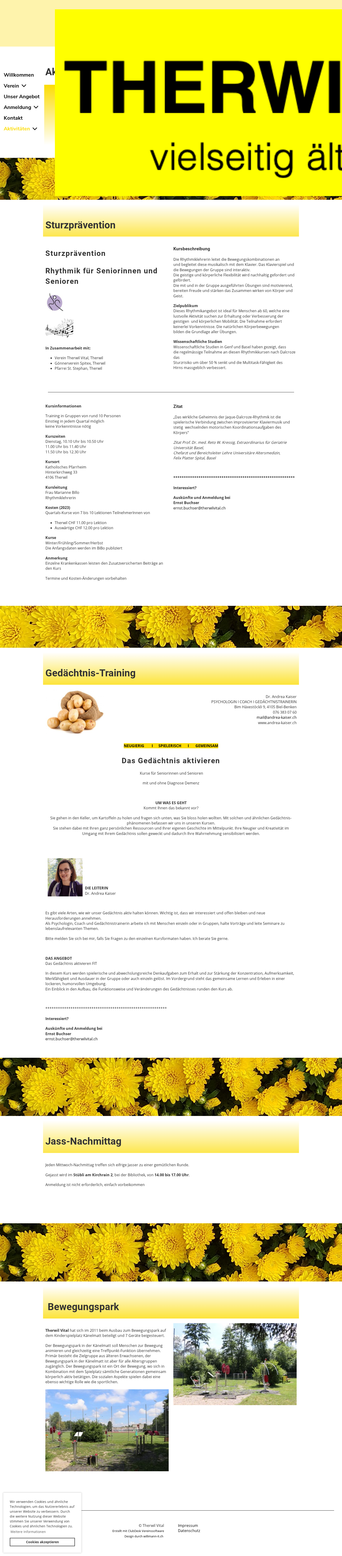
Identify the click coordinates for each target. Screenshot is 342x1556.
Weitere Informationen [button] (28, 1531)
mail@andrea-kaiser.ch (277, 717)
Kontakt (13, 118)
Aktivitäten (17, 128)
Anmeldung (17, 107)
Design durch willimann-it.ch (144, 1536)
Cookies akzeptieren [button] (42, 1542)
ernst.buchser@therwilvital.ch (199, 508)
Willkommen (19, 74)
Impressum (188, 1525)
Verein (11, 85)
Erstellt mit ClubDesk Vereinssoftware (138, 1531)
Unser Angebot (22, 96)
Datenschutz (189, 1530)
